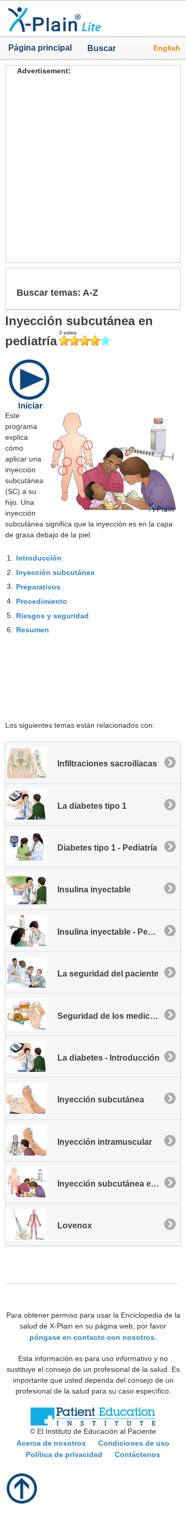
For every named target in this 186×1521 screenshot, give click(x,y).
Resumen (32, 630)
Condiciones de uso (133, 1443)
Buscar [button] (97, 48)
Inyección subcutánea (55, 572)
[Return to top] (22, 1487)
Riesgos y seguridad (52, 615)
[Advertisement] (93, 169)
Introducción (38, 558)
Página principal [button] (40, 47)
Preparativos (38, 587)
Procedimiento (41, 601)
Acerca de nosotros (51, 1443)
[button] (164, 288)
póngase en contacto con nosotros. (93, 1337)
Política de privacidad (64, 1454)
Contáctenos (137, 1454)
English (166, 48)
